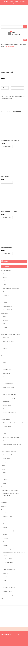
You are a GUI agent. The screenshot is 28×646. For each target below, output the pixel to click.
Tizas (4, 448)
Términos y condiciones (14, 3)
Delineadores (6, 373)
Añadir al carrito (18, 88)
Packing (3, 469)
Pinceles (5, 584)
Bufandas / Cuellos (7, 517)
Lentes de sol (6, 458)
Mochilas (5, 348)
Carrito (16, 1)
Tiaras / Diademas (7, 306)
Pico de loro (6, 295)
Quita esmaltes (7, 405)
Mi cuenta (6, 1)
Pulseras (5, 327)
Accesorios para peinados (9, 274)
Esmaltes (5, 377)
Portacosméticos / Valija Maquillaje (10, 490)
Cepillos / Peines (7, 426)
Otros (4, 441)
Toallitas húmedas (7, 416)
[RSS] (9, 626)
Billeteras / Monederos (8, 341)
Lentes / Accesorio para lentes (8, 452)
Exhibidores (6, 566)
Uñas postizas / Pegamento (10, 595)
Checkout (22, 1)
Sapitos (5, 303)
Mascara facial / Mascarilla (9, 394)
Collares (5, 324)
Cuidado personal (5, 420)
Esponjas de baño (7, 430)
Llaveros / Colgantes (6, 462)
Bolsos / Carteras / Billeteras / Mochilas (11, 335)
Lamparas (5, 573)
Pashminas (5, 542)
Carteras (5, 345)
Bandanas (5, 513)
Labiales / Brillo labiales (8, 387)
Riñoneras (5, 352)
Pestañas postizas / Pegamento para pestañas (14, 398)
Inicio (2, 44)
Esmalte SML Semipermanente (12, 380)
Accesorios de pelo (6, 271)
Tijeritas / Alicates (7, 591)
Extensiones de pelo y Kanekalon (11, 288)
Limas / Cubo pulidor (16, 96)
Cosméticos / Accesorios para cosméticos (11, 356)
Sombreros (4, 503)
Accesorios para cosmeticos (10, 359)
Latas (4, 483)
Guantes (5, 535)
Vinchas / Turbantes (8, 310)
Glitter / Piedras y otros (9, 570)
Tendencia (3, 506)
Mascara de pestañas (8, 391)
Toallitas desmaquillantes (9, 412)
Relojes (5, 331)
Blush (4, 366)
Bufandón (5, 520)
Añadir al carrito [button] (7, 146)
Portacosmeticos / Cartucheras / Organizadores (11, 494)
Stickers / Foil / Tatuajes (9, 588)
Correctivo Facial (7, 370)
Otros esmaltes (9, 384)
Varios (2, 598)
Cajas (4, 476)
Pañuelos (5, 538)
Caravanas (5, 320)
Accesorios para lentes (8, 455)
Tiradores (5, 545)
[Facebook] (3, 626)
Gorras (4, 434)
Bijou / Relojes (4, 313)
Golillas (5, 527)
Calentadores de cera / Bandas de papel (13, 423)
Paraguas (3, 487)
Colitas (5, 285)
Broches (5, 277)
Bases (4, 362)
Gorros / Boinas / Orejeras (9, 531)
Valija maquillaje (7, 499)
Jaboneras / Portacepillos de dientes (12, 437)
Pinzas (4, 299)
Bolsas (4, 472)
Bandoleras (6, 338)
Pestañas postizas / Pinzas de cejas (12, 444)
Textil (2, 510)
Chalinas (5, 524)
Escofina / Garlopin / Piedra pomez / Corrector (14, 552)
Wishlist (11, 1)
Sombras (5, 409)
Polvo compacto (7, 402)
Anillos (4, 317)
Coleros (5, 281)
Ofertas (3, 466)
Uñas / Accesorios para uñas (11, 44)
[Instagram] (6, 626)
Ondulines (5, 292)
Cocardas (5, 479)
